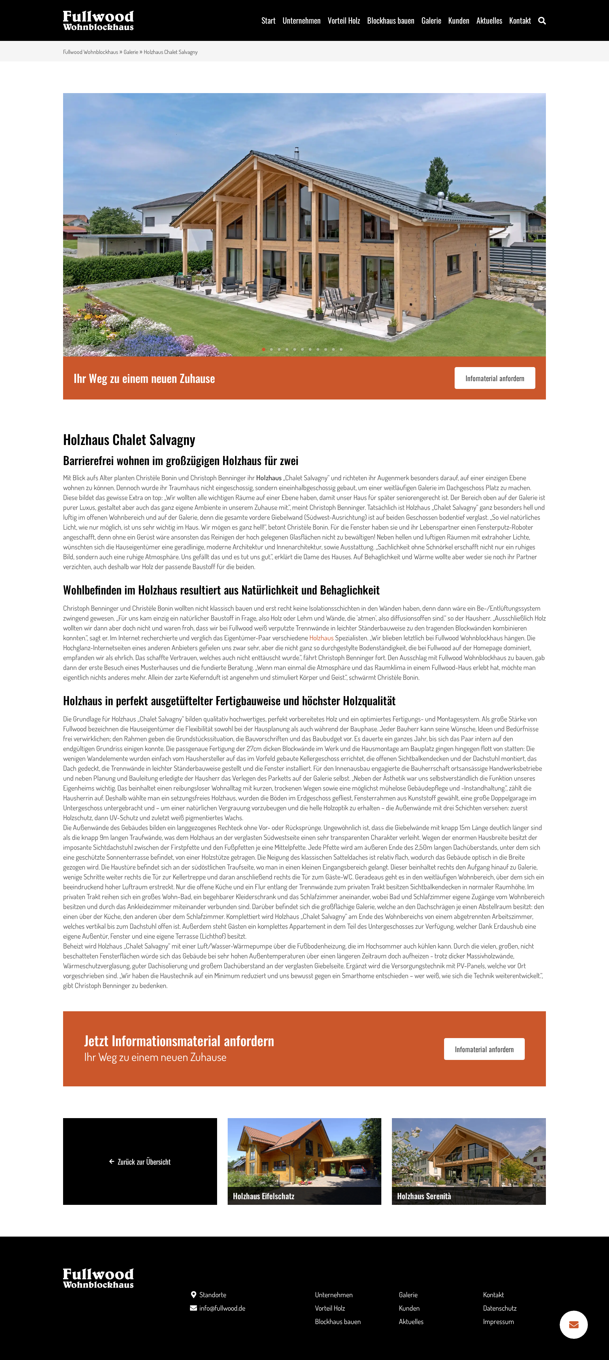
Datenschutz (500, 1307)
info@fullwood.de (222, 1307)
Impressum (498, 1321)
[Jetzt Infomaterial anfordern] (574, 1325)
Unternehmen (302, 20)
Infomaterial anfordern (495, 378)
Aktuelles (489, 20)
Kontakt (520, 20)
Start (269, 20)
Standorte (212, 1294)
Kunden (458, 20)
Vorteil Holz (344, 20)
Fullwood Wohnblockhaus (90, 51)
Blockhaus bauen (390, 20)
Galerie (431, 20)
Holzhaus (321, 637)
